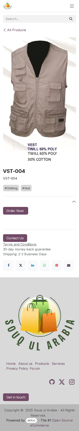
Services (58, 364)
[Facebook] (8, 265)
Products (42, 364)
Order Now (15, 211)
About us (25, 364)
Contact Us (15, 238)
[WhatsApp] (44, 265)
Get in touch (15, 397)
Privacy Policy (17, 368)
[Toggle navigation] (72, 6)
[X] (21, 265)
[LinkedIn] (32, 265)
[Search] (71, 19)
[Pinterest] (57, 265)
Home (11, 364)
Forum (35, 368)
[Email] (69, 265)
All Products (16, 30)
